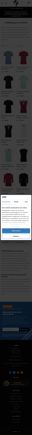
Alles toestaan (16, 230)
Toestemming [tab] (6, 201)
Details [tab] (16, 201)
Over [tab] (26, 201)
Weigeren (16, 236)
